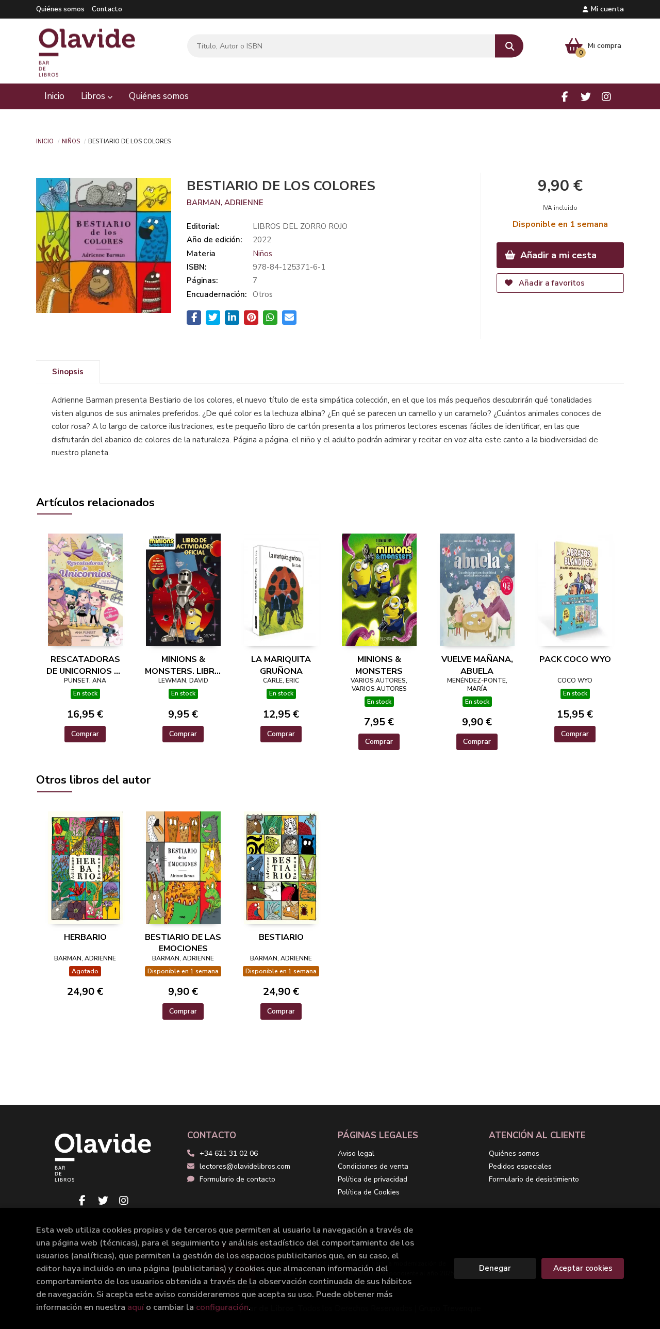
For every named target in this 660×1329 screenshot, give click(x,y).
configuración (222, 1307)
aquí (135, 1307)
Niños (71, 141)
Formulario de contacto (237, 1179)
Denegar (495, 1268)
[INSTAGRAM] (606, 96)
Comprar (85, 734)
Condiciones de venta (373, 1166)
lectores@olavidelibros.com (245, 1166)
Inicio (45, 141)
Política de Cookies (369, 1192)
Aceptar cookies (583, 1268)
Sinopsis (68, 372)
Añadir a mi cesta (557, 255)
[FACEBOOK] (564, 96)
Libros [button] (94, 96)
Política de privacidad (372, 1179)
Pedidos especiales (520, 1166)
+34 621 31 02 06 (229, 1153)
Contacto (107, 9)
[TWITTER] (585, 96)
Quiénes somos (60, 9)
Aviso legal (356, 1153)
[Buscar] (509, 46)
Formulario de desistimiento (534, 1179)
